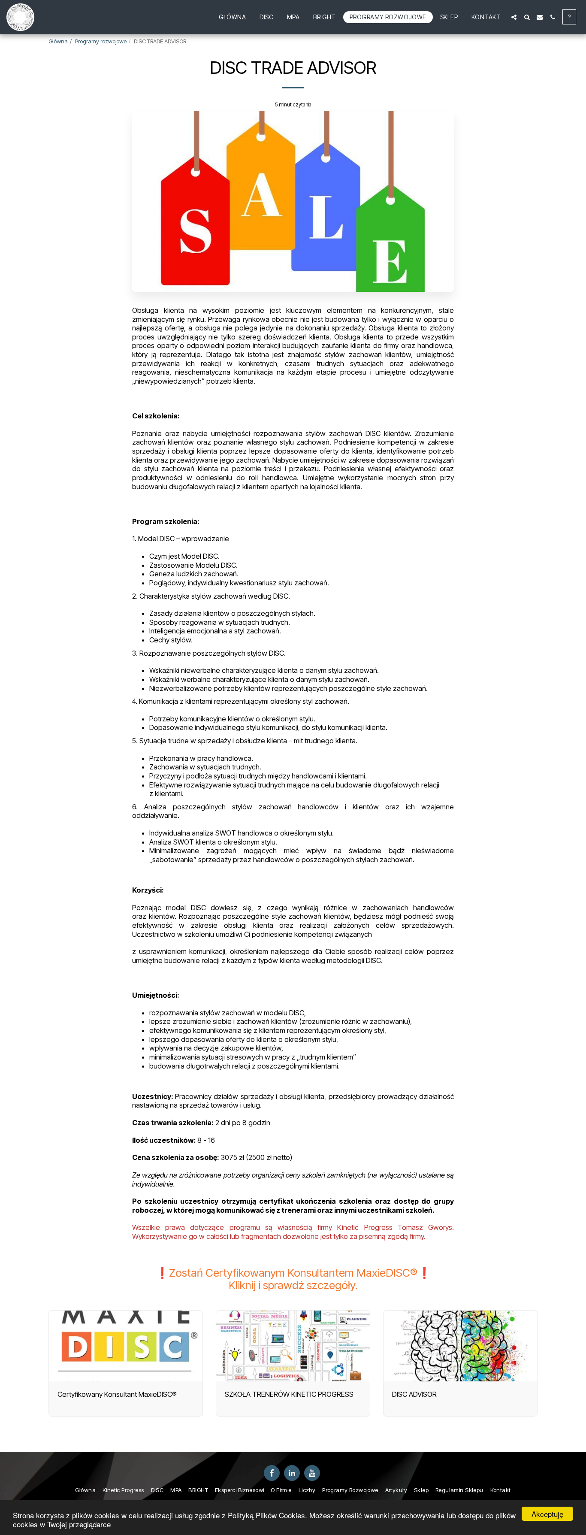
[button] (514, 17)
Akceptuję (547, 1513)
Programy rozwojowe (101, 41)
